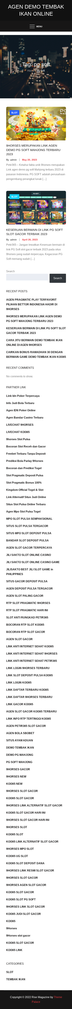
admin (13, 159)
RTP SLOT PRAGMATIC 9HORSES (28, 603)
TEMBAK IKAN (15, 979)
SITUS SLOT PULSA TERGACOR (27, 526)
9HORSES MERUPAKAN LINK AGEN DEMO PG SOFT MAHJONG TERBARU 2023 (33, 150)
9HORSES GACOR (18, 769)
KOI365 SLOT (14, 834)
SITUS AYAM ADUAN (19, 740)
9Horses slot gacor (18, 935)
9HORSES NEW (16, 776)
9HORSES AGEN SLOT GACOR (26, 885)
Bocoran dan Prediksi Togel (24, 468)
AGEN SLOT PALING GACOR (24, 595)
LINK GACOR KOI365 (19, 704)
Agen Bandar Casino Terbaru (24, 417)
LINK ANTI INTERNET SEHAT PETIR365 (31, 660)
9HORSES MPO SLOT (20, 848)
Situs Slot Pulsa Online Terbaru (26, 504)
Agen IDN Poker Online (20, 410)
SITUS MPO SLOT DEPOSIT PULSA (28, 533)
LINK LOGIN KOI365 (18, 682)
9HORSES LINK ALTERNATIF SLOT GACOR (34, 805)
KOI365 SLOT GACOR (20, 798)
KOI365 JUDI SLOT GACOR (23, 913)
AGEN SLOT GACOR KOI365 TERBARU (31, 711)
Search (10, 271)
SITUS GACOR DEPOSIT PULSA (27, 581)
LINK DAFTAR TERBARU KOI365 (27, 689)
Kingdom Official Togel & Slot (24, 489)
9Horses (11, 928)
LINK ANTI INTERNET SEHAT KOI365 (30, 646)
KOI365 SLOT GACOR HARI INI (25, 812)
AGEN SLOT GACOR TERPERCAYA (29, 547)
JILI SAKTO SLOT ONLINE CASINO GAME (33, 562)
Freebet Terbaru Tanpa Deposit (26, 453)
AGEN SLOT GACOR (19, 639)
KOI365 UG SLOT (17, 856)
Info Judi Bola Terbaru (20, 403)
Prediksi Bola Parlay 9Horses (24, 461)
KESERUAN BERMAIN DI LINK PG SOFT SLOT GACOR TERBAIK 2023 (34, 232)
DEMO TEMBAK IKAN (20, 747)
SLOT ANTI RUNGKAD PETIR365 (27, 617)
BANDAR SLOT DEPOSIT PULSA (27, 540)
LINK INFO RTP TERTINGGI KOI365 (28, 718)
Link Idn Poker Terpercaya (23, 395)
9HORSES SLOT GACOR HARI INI (27, 819)
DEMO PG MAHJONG (19, 754)
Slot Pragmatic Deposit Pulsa (24, 475)
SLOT (14, 112)
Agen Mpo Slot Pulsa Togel (23, 511)
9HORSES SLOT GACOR (22, 791)
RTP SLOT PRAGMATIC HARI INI (27, 610)
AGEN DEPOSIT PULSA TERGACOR (29, 588)
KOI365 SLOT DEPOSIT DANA (25, 863)
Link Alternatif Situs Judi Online (26, 497)
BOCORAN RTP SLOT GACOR (25, 632)
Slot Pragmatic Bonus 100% (24, 482)
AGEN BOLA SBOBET (20, 733)
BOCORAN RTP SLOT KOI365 (25, 624)
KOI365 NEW (14, 783)
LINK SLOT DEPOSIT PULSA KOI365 (29, 675)
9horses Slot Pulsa (18, 439)
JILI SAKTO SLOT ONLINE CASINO (28, 555)
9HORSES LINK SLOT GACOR (25, 906)
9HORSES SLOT (16, 827)
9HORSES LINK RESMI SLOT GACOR (30, 870)
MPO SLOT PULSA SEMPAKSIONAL (29, 518)
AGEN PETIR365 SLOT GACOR (26, 726)
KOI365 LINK (14, 950)
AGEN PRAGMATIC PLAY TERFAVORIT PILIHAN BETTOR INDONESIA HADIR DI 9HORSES (31, 304)
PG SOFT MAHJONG (19, 762)
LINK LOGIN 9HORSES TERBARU (28, 668)
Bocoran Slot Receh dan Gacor (26, 446)
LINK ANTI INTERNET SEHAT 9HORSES (31, 653)
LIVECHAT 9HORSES (19, 424)
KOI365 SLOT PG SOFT (21, 899)
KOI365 (10, 921)
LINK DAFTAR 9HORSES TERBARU (29, 697)
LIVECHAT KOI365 (18, 432)
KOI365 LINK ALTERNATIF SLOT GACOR (32, 841)
